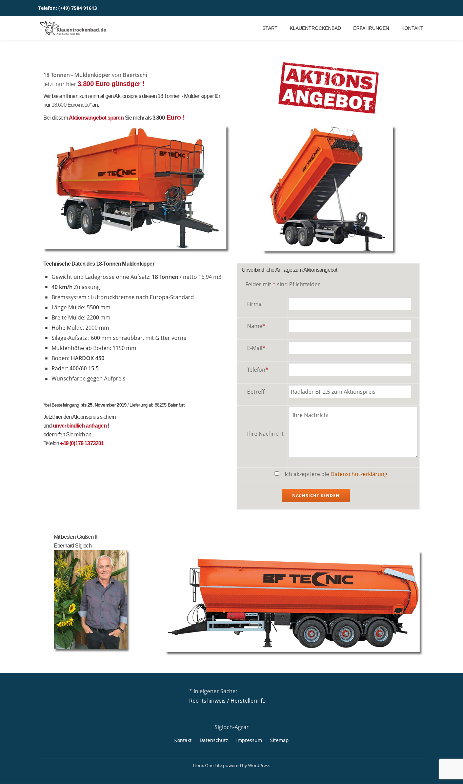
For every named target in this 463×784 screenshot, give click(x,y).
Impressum (249, 740)
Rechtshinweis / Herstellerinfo (227, 700)
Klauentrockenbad (315, 28)
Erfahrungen (371, 28)
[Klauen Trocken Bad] (73, 28)
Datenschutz (214, 740)
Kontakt (412, 28)
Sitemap (279, 740)
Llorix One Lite (208, 765)
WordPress (259, 765)
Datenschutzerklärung (358, 474)
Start (270, 28)
